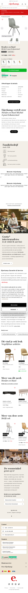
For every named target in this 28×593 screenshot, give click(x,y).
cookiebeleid (5, 299)
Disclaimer (12, 587)
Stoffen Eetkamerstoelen (9, 334)
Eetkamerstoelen (6, 16)
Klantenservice (6, 563)
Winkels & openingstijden (14, 205)
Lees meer (14, 131)
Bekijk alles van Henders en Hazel (9, 383)
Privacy (6, 587)
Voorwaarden (20, 587)
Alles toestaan (14, 304)
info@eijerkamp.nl (9, 534)
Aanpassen (13, 309)
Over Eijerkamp (6, 567)
